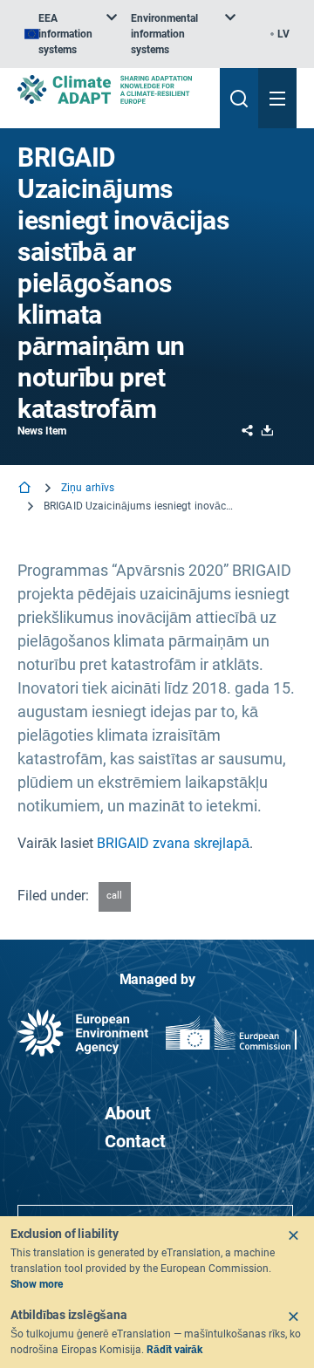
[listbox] (70, 34)
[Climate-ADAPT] (111, 89)
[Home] (26, 489)
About (128, 1113)
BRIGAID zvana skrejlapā (173, 843)
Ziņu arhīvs (87, 488)
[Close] (293, 1235)
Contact (135, 1141)
